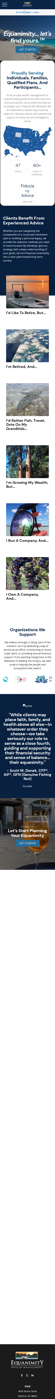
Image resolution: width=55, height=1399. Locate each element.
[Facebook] (22, 1375)
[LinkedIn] (33, 1375)
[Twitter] (27, 1375)
